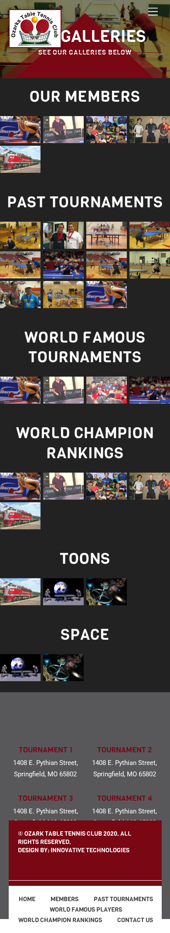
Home (26, 899)
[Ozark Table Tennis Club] (35, 43)
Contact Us (134, 920)
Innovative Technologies (90, 850)
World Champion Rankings (59, 920)
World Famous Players (85, 910)
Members (63, 899)
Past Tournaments (122, 899)
